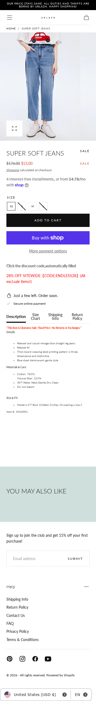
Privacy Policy (17, 631)
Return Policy (77, 317)
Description (16, 317)
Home (11, 28)
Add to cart (48, 220)
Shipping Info (55, 317)
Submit (75, 559)
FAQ (10, 623)
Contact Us (15, 615)
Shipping (12, 170)
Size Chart (35, 317)
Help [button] (10, 586)
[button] (9, 17)
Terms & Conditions (22, 639)
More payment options (48, 251)
